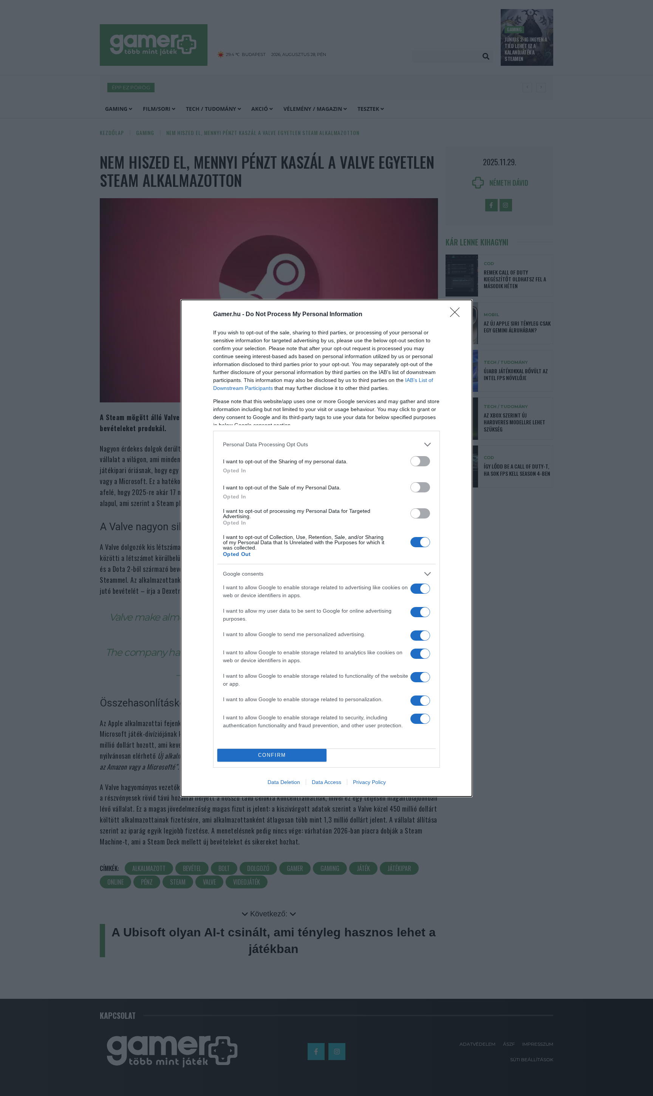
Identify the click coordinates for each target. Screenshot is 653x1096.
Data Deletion (284, 782)
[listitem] (326, 445)
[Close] (457, 314)
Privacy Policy (369, 782)
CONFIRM (272, 755)
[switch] (420, 461)
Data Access (326, 782)
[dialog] (326, 548)
